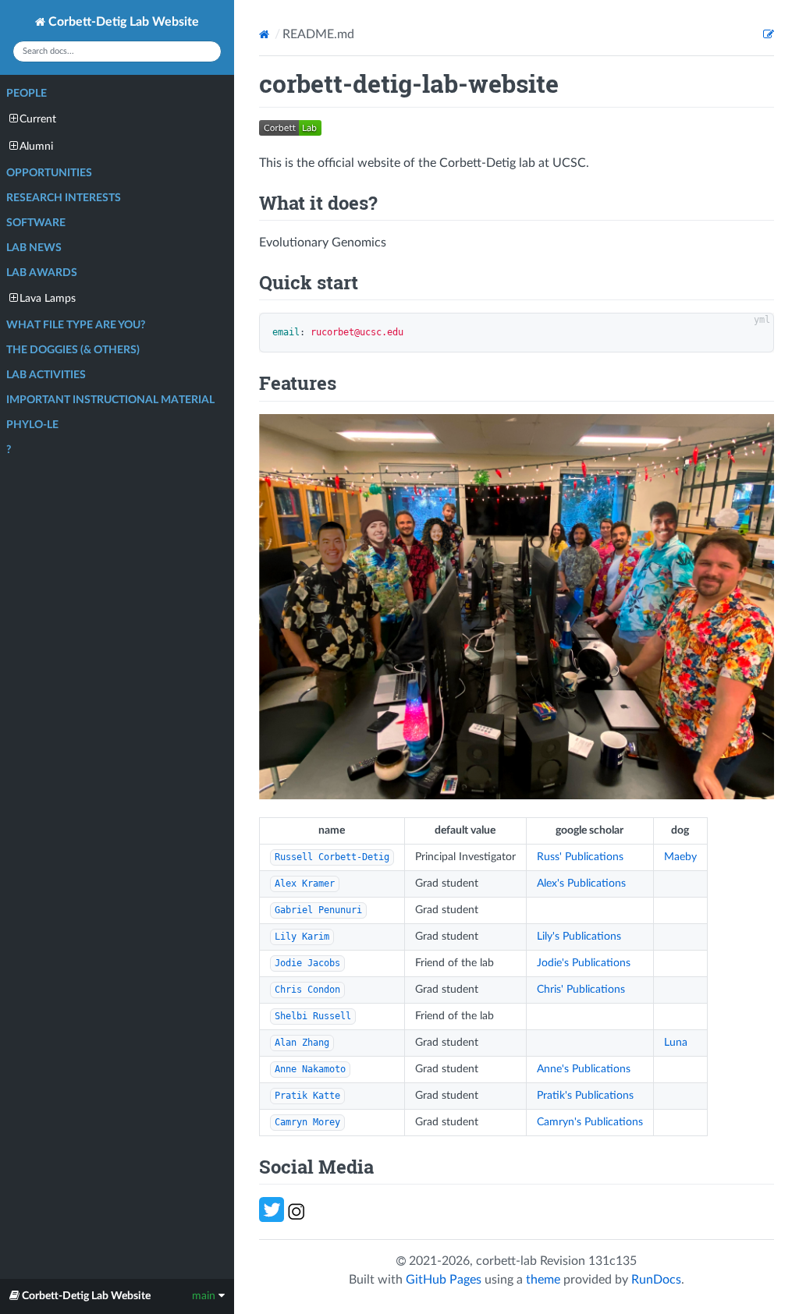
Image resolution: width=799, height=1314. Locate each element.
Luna (675, 1042)
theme (543, 1279)
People (26, 93)
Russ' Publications (580, 857)
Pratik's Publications (585, 1095)
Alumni (36, 146)
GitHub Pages (443, 1279)
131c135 (612, 1261)
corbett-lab (506, 1261)
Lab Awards (41, 272)
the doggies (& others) (73, 350)
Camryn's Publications (590, 1122)
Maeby (680, 857)
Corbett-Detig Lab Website (122, 22)
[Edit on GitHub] (768, 34)
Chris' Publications (581, 989)
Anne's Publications (583, 1069)
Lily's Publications (579, 936)
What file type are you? (75, 325)
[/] (265, 34)
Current (38, 119)
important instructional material (110, 400)
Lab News (34, 248)
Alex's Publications (581, 883)
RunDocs (656, 1279)
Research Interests (63, 198)
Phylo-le (32, 425)
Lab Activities (46, 375)
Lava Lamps (48, 298)
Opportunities (49, 173)
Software (36, 223)
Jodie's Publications (583, 963)
